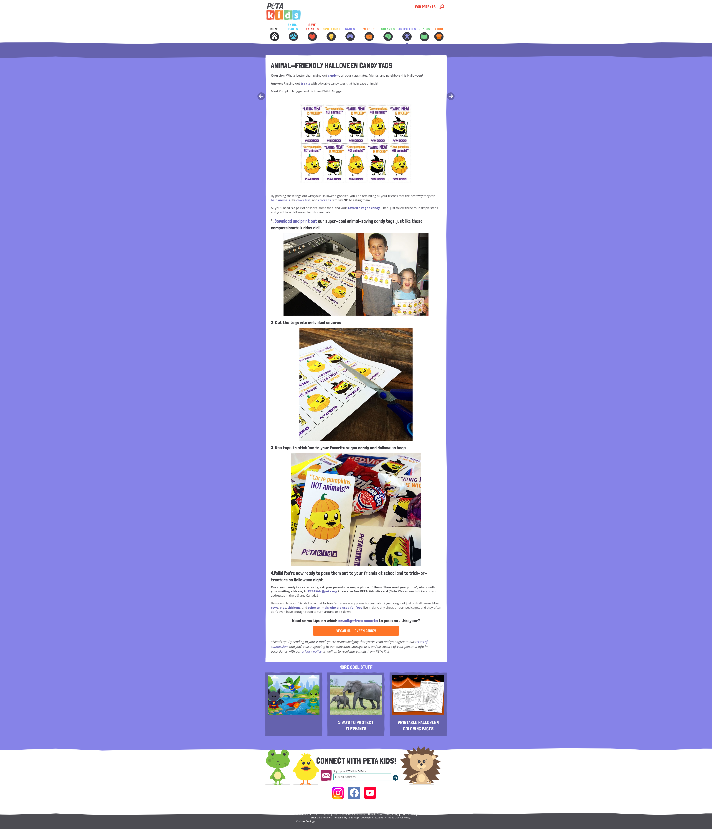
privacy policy (312, 651)
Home (274, 29)
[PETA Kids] (340, 11)
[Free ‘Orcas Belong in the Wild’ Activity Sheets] (261, 96)
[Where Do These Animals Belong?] (451, 96)
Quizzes (388, 29)
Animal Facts (293, 27)
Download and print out (295, 221)
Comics (424, 29)
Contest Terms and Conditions (349, 814)
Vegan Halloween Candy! (356, 631)
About (299, 814)
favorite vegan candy (364, 208)
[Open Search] (442, 7)
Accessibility (340, 817)
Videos (369, 29)
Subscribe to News (321, 817)
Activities (407, 29)
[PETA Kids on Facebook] (354, 793)
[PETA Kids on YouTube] (370, 793)
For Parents (425, 6)
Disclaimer (324, 814)
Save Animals (312, 27)
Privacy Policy (391, 814)
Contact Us (311, 814)
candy (332, 75)
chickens (324, 200)
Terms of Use (408, 814)
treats (305, 83)
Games (350, 29)
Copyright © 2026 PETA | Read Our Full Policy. (386, 817)
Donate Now (375, 814)
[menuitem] (274, 37)
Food (439, 29)
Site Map (354, 817)
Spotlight (331, 29)
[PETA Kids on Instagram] (338, 793)
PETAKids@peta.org (322, 591)
